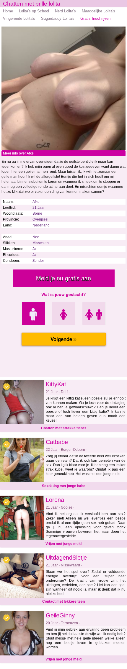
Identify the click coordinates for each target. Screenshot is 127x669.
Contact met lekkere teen (63, 601)
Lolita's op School (34, 11)
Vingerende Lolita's (19, 18)
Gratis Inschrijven (95, 18)
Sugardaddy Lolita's (57, 18)
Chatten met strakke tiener (63, 428)
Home (8, 11)
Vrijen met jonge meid (63, 544)
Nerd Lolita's (65, 11)
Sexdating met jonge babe (63, 486)
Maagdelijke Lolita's (98, 11)
